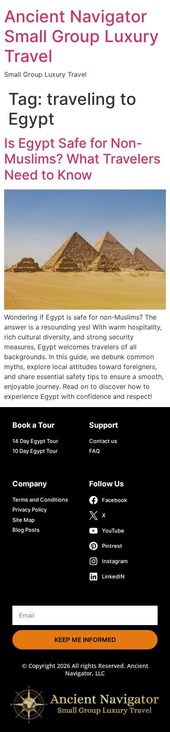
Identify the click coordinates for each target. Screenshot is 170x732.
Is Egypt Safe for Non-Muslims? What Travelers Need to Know (82, 159)
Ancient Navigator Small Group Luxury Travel (81, 36)
